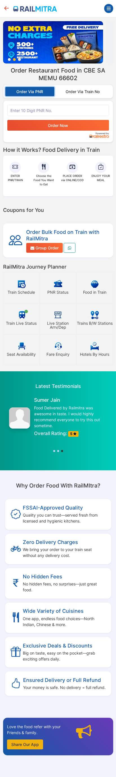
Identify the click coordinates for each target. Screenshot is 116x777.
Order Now (58, 125)
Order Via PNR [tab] (29, 91)
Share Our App (25, 744)
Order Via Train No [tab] (83, 91)
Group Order (46, 247)
